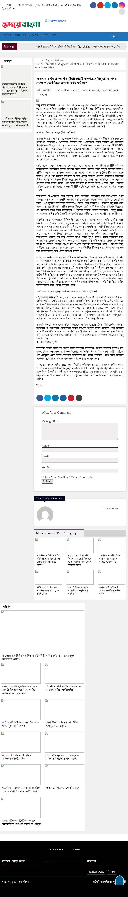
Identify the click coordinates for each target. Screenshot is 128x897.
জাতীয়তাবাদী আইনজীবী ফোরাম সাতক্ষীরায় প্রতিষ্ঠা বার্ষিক (110, 590)
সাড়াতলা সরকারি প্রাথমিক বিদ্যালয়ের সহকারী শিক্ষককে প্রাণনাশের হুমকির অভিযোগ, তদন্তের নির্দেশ (15, 89)
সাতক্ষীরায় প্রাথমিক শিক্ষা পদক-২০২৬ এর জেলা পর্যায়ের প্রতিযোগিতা (109, 558)
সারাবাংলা (44, 35)
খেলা (24, 35)
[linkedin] (115, 5)
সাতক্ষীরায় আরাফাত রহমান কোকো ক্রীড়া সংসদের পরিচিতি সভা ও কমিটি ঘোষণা (21, 789)
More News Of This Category (56, 533)
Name (45, 445)
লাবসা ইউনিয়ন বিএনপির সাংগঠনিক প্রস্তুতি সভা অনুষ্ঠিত (78, 590)
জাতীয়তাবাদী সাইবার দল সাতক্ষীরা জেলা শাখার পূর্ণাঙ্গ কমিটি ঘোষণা (48, 590)
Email (45, 456)
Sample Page (57, 849)
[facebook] (93, 5)
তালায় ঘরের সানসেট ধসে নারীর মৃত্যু (62, 788)
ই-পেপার (76, 849)
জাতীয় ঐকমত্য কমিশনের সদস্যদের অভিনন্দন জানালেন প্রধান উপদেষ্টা (62, 757)
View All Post (113, 508)
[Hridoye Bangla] (21, 23)
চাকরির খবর (33, 35)
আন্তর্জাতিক (7, 35)
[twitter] (100, 5)
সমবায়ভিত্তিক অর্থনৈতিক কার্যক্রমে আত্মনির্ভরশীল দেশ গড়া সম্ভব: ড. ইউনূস (21, 822)
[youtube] (122, 5)
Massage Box (50, 421)
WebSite (47, 467)
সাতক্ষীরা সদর (57, 60)
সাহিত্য (53, 35)
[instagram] (107, 5)
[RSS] (122, 11)
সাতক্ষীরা (45, 60)
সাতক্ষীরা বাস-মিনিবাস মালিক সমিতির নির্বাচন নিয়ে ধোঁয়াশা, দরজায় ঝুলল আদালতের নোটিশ (71, 46)
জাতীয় (17, 35)
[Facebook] (39, 398)
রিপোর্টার (46, 90)
